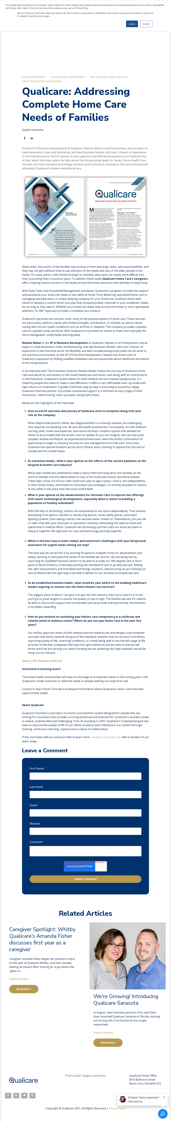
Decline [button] (146, 23)
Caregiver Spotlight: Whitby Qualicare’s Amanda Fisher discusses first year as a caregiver (42, 939)
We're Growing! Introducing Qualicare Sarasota (125, 1000)
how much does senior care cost (108, 77)
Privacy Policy (117, 1108)
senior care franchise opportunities (42, 81)
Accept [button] (132, 23)
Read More (24, 989)
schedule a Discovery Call (106, 737)
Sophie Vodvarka (32, 130)
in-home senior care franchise (67, 77)
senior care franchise (33, 77)
